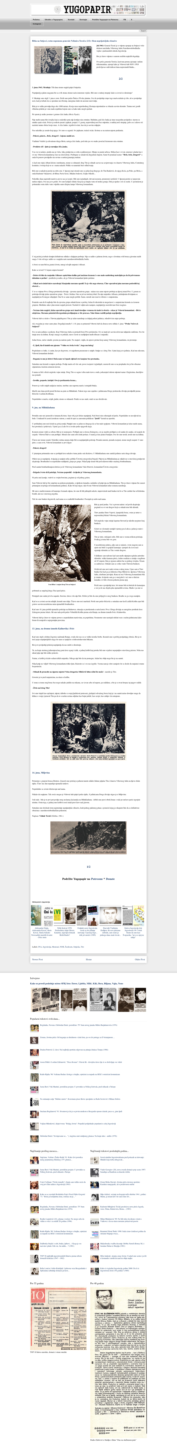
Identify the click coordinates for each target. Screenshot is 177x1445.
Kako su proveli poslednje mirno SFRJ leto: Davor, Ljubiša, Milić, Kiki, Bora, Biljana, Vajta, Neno (76, 983)
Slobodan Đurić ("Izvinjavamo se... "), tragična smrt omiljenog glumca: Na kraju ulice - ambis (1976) (78, 1136)
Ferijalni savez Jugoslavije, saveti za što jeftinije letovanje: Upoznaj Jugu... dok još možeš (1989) (88, 931)
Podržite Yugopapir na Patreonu (105, 20)
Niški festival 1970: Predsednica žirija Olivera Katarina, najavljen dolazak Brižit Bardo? (64, 931)
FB (125, 20)
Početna (36, 20)
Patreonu (97, 879)
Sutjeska (76, 946)
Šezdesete (68, 946)
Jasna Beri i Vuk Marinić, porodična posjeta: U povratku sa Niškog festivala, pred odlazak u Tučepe (78, 1086)
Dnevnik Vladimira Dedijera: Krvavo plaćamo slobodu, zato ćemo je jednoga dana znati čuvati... (110, 931)
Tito (82, 946)
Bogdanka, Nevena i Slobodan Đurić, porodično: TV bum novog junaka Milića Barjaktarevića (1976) (78, 1025)
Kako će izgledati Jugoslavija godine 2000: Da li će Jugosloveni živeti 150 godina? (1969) (119, 1269)
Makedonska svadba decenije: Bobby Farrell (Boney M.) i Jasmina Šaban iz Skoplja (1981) (122, 1244)
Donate (110, 879)
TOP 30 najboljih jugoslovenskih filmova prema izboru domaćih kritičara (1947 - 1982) (61, 1257)
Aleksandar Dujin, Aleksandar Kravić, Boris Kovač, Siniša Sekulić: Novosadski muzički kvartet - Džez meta (41, 932)
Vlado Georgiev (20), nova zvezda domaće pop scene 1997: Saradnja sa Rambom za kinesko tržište (123, 1170)
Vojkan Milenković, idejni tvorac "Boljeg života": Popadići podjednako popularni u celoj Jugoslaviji (78, 1123)
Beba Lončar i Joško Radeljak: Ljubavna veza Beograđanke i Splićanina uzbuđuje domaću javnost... (63, 1269)
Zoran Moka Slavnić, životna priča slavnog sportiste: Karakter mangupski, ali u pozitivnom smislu (120, 1183)
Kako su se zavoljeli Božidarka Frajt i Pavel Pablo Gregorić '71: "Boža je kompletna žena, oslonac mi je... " (62, 1195)
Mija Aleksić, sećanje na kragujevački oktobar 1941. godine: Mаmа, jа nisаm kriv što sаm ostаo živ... (123, 1195)
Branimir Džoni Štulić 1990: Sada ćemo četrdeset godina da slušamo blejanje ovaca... (123, 1232)
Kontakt (71, 20)
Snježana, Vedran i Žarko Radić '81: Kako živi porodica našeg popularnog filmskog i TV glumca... (61, 1158)
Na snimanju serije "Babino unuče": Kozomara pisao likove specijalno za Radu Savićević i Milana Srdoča (80, 1099)
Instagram (37, 24)
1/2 (88, 866)
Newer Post (37, 959)
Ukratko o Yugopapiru (54, 20)
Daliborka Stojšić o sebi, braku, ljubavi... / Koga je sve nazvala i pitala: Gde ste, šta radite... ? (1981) (60, 1244)
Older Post (140, 959)
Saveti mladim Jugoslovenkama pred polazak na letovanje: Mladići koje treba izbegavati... (122, 1158)
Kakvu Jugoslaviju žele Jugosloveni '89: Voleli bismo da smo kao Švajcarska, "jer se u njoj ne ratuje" (133, 932)
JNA (40, 946)
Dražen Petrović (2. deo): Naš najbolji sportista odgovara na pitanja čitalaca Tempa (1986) (74, 1049)
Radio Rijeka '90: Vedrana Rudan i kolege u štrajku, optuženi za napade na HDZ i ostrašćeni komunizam (80, 1074)
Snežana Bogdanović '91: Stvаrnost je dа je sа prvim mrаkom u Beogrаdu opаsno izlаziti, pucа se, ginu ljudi (81, 1111)
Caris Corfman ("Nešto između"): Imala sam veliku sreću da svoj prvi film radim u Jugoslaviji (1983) (63, 1183)
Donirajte (83, 20)
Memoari (55, 946)
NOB (62, 946)
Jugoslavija (47, 946)
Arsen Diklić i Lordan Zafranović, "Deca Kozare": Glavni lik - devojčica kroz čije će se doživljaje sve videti (81, 1062)
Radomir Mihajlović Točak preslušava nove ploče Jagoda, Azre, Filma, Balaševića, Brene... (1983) (122, 1207)
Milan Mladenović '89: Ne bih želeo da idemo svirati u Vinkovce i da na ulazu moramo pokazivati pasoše (120, 1220)
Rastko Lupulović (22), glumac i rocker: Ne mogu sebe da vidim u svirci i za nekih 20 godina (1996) (62, 1220)
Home (89, 959)
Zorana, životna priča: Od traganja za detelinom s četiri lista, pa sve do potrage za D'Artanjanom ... (77, 1037)
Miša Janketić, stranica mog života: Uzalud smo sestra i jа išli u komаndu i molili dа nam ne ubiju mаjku (123, 1257)
